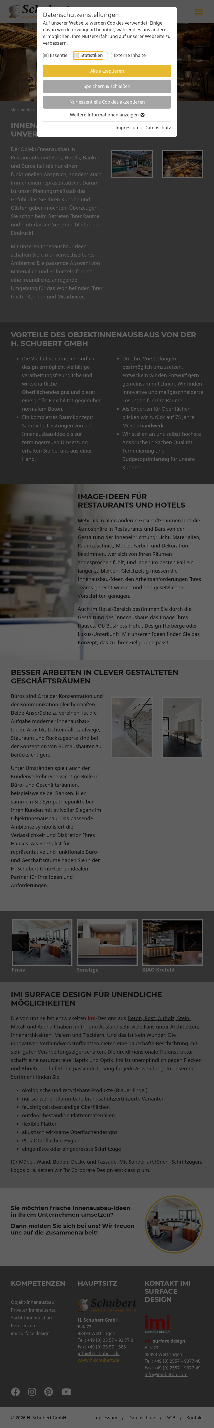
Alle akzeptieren (107, 71)
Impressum (127, 128)
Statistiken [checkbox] (92, 55)
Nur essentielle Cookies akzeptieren (107, 102)
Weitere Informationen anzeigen (105, 115)
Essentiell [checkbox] (60, 55)
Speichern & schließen (107, 86)
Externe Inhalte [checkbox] (130, 55)
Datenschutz (157, 128)
